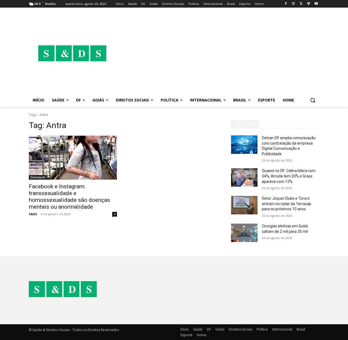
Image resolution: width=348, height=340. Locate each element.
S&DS (33, 214)
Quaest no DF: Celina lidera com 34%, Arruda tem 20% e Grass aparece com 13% (289, 176)
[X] (301, 4)
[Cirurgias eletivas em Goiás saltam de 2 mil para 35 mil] (244, 233)
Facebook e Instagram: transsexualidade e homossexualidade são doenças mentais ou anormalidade (69, 196)
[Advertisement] (217, 53)
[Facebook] (286, 4)
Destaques (38, 177)
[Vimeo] (308, 4)
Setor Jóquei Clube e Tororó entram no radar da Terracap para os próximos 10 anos (286, 203)
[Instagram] (293, 4)
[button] (312, 100)
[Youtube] (316, 4)
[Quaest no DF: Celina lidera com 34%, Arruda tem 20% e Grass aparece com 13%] (244, 177)
